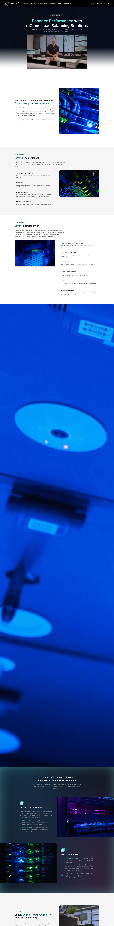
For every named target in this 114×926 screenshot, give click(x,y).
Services (33, 3)
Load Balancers (57, 15)
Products (25, 3)
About (59, 3)
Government (67, 3)
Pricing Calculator (42, 3)
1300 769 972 (101, 3)
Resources (52, 3)
